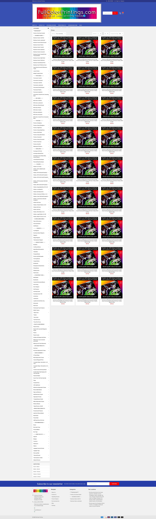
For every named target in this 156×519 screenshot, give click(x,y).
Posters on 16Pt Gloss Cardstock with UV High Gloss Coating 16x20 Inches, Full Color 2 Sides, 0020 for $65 (112, 211)
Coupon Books (36, 261)
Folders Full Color (37, 202)
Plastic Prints (36, 326)
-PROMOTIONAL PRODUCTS (39, 408)
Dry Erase (35, 348)
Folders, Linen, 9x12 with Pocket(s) (40, 196)
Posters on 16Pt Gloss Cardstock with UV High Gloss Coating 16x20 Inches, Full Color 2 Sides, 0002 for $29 (63, 90)
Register (122, 1)
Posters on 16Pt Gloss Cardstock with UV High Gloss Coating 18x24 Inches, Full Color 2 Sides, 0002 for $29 (87, 90)
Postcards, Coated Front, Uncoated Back (41, 95)
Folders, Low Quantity (38, 189)
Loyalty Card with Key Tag (38, 300)
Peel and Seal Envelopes (38, 161)
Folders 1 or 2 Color (37, 166)
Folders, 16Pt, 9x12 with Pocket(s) (40, 184)
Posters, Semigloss (37, 122)
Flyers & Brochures (37, 221)
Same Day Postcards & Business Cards (40, 68)
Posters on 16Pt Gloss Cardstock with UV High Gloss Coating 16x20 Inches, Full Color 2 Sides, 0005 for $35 (63, 181)
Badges (35, 438)
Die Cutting (35, 284)
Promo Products (62, 25)
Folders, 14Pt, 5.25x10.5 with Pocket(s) (39, 169)
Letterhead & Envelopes (38, 159)
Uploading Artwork (51, 25)
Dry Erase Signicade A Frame (39, 350)
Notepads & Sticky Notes (38, 265)
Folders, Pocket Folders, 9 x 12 (39, 204)
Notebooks (35, 263)
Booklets (35, 244)
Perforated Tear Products (39, 307)
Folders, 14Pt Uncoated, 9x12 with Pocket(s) (40, 181)
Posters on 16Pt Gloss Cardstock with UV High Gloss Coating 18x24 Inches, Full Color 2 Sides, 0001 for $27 (87, 60)
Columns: (95, 33)
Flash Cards (35, 272)
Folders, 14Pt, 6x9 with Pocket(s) (40, 172)
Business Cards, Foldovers (39, 60)
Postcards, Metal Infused (38, 87)
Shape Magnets (36, 237)
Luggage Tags (36, 450)
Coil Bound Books (37, 247)
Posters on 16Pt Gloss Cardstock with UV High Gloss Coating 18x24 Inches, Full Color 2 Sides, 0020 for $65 (63, 241)
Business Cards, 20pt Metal (39, 57)
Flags (34, 380)
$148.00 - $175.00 (36, 476)
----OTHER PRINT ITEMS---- (39, 275)
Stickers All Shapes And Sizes (39, 337)
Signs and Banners (37, 392)
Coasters (35, 441)
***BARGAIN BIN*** (37, 30)
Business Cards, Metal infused (39, 42)
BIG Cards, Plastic (37, 107)
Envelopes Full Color (37, 151)
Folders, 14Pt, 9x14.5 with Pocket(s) (40, 177)
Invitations (35, 296)
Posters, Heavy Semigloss (38, 125)
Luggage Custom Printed (38, 448)
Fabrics (35, 445)
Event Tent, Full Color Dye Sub (39, 378)
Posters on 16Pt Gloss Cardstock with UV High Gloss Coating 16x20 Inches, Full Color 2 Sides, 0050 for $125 (87, 301)
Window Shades (36, 403)
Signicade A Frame (37, 396)
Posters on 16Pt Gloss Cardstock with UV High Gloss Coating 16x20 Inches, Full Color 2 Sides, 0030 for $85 (112, 241)
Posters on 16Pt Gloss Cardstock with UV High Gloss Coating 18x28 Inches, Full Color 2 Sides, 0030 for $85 (63, 271)
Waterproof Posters (37, 146)
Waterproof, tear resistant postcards (39, 340)
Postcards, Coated (37, 78)
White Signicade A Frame (38, 401)
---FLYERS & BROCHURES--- (39, 218)
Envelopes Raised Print (38, 153)
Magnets (35, 235)
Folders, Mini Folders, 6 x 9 (38, 211)
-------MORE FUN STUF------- (39, 434)
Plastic (34, 332)
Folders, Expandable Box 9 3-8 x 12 (40, 187)
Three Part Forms (37, 321)
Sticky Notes (36, 268)
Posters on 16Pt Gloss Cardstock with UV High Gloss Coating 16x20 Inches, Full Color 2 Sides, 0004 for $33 (63, 150)
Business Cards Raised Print (39, 62)
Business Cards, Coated (38, 47)
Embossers (35, 443)
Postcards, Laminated (38, 85)
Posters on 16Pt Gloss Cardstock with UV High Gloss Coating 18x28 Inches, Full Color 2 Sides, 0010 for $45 (87, 211)
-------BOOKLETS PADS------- (39, 242)
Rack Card (35, 305)
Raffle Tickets (36, 310)
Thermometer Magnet (38, 239)
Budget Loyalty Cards (38, 73)
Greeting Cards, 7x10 (37, 293)
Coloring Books (36, 258)
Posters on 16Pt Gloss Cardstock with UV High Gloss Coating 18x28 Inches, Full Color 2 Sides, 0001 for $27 (112, 60)
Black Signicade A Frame (38, 357)
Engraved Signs (36, 375)
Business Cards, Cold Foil (38, 37)
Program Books (36, 254)
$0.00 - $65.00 (36, 466)
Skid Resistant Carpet (38, 394)
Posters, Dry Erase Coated (39, 33)
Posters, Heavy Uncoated (38, 139)
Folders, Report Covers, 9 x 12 (39, 216)
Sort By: (53, 33)
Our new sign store (72, 25)
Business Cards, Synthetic (38, 49)
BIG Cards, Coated (37, 109)
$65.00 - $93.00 (36, 469)
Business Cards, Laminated (39, 40)
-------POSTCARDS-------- (38, 75)
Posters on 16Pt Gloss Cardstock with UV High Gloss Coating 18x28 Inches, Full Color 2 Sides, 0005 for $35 (87, 181)
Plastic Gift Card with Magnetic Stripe (40, 329)
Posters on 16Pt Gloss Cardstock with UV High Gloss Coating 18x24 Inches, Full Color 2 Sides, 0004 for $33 (87, 150)
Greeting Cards (36, 291)
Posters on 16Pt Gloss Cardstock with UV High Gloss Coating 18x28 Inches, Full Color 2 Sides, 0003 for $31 (112, 120)
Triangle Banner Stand (38, 399)
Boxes (34, 424)
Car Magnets (36, 230)
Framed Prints (36, 382)
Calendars (35, 251)
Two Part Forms (36, 319)
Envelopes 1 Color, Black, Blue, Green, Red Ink (39, 156)
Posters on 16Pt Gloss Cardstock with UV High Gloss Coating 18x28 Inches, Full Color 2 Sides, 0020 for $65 (87, 241)
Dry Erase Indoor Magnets (38, 232)
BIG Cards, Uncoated (37, 114)
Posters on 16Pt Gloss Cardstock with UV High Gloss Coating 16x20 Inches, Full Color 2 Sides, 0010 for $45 (112, 181)
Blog (80, 25)
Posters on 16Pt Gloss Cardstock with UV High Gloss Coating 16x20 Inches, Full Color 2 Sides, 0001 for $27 (63, 60)
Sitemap (53, 505)
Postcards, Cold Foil (37, 82)
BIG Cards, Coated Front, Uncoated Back (40, 117)
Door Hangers (36, 286)
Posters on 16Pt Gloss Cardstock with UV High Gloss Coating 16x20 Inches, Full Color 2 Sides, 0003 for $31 (63, 120)
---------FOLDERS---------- (38, 164)
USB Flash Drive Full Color (38, 420)
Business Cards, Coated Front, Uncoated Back (39, 55)
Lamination (35, 298)
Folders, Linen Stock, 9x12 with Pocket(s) (39, 199)
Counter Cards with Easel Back (39, 369)
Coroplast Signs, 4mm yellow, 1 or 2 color (40, 366)
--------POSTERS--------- (38, 120)
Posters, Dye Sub (37, 144)
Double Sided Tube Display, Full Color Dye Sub (39, 372)
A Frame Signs (36, 355)
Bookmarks (35, 279)
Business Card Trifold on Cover (39, 64)
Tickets (35, 314)
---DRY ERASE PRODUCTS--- (39, 345)
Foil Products (36, 289)
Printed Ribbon (36, 429)
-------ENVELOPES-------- (38, 148)
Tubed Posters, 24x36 (38, 406)
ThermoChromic (36, 455)
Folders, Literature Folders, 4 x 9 (40, 194)
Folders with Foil (36, 209)
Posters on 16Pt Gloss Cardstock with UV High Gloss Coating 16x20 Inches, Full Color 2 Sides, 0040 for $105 (87, 271)
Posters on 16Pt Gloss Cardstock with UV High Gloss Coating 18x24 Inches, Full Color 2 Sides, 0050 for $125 (112, 301)
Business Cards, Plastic (38, 44)
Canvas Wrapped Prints (38, 359)
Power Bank (35, 417)
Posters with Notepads (38, 256)
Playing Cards (36, 270)
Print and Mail (36, 453)
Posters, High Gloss (37, 127)
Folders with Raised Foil (38, 191)
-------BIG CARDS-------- (38, 98)
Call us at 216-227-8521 (38, 501)
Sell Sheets (35, 225)
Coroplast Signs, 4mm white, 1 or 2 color (40, 363)
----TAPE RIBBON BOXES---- (39, 422)
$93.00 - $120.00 (36, 471)
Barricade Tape (36, 427)
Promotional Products (38, 410)
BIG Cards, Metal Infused (38, 105)
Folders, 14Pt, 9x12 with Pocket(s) (40, 174)
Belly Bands (35, 277)
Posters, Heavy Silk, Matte (39, 134)
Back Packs (35, 415)
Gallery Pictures (36, 460)
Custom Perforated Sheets (39, 282)
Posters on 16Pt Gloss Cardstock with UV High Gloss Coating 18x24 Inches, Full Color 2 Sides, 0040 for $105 (112, 271)
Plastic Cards (36, 335)
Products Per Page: (115, 33)
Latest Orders (36, 71)
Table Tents (36, 312)
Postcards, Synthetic (37, 92)
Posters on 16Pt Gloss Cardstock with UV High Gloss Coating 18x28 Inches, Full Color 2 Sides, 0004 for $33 (112, 150)
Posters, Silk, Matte (37, 132)
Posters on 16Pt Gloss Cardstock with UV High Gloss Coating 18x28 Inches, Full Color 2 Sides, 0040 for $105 (63, 301)
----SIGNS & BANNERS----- (38, 352)
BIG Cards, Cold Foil (37, 100)
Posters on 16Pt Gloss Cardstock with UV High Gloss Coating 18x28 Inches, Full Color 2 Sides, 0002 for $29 (112, 90)
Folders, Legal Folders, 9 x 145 (39, 214)
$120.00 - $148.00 (37, 474)
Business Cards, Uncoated (39, 51)
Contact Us (41, 25)
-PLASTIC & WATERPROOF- (39, 324)
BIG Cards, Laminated (38, 102)
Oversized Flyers (37, 223)
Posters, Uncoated (37, 137)
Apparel (35, 436)
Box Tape (35, 431)
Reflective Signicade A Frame (39, 387)
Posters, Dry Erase (37, 141)
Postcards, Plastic (37, 89)
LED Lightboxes (36, 385)
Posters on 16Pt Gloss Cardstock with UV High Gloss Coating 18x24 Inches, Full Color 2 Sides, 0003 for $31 (87, 120)
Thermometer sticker (38, 457)
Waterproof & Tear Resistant (39, 343)
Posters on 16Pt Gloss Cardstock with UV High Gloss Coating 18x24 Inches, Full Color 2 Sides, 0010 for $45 (63, 211)
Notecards (35, 303)
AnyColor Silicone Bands (38, 413)
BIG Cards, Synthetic (37, 112)
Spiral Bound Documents (38, 249)
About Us (34, 25)
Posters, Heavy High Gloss (39, 130)
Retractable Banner (37, 389)
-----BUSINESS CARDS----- (38, 35)
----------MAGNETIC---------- (39, 228)
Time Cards (35, 317)
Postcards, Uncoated (38, 80)
